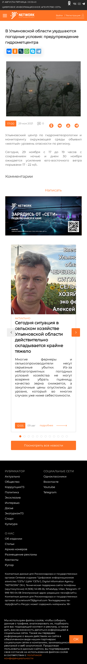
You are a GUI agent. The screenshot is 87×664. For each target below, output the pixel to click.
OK (76, 639)
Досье (9, 508)
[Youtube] (79, 3)
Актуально (12, 476)
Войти (59, 16)
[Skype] (32, 51)
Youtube (49, 487)
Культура (11, 524)
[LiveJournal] (20, 51)
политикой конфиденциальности (23, 656)
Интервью (12, 502)
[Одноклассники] (69, 3)
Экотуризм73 (14, 513)
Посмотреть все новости (43, 445)
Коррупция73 (14, 487)
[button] (11, 332)
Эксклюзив (13, 497)
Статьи (9, 544)
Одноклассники (55, 476)
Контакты (11, 559)
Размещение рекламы (21, 554)
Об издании (13, 538)
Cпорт (9, 518)
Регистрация (73, 16)
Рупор (9, 565)
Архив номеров (16, 549)
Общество (12, 481)
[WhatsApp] (26, 51)
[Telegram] (83, 3)
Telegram (50, 492)
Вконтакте (51, 481)
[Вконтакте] (74, 3)
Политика (12, 492)
